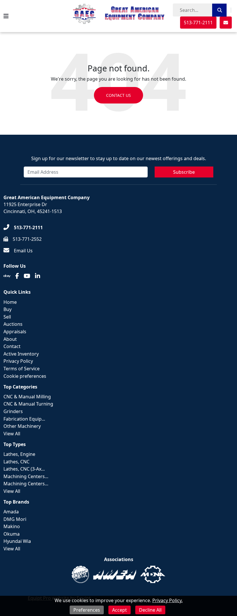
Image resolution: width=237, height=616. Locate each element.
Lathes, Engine (19, 454)
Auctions (13, 324)
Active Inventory (21, 354)
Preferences (86, 610)
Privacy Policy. (167, 600)
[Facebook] (17, 276)
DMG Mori (14, 519)
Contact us (118, 95)
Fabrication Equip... (24, 419)
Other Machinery (22, 426)
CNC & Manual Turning (28, 404)
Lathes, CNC (16, 461)
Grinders (13, 411)
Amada (11, 511)
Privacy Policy (18, 361)
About (10, 339)
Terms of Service (21, 368)
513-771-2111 (198, 22)
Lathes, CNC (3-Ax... (24, 469)
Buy (7, 309)
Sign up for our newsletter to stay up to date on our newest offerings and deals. (118, 158)
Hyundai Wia (17, 541)
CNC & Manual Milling (27, 396)
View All (11, 433)
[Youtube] (27, 276)
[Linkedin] (37, 276)
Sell (7, 317)
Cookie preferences (24, 376)
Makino (11, 526)
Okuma (11, 534)
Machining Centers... (25, 476)
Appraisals (14, 331)
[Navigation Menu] (6, 16)
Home (10, 302)
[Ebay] (7, 276)
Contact (12, 346)
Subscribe (184, 172)
